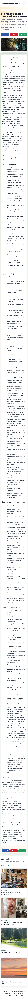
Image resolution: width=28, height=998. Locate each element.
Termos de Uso (8, 993)
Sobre (22, 995)
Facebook (5, 34)
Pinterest (14, 850)
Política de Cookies (18, 993)
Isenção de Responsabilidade (18, 991)
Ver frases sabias (6, 866)
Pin (14, 34)
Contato (18, 995)
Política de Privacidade (9, 995)
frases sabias (5, 9)
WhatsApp (23, 34)
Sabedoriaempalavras (11, 3)
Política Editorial (6, 991)
